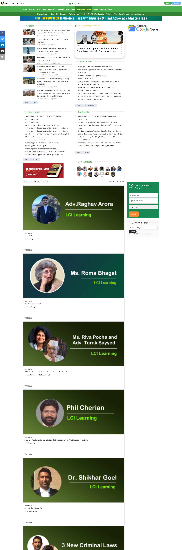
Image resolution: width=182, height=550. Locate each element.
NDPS (90, 14)
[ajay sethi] (119, 169)
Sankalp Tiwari (41, 87)
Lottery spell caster (32, 119)
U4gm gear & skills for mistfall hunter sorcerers (95, 67)
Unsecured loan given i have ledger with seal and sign (97, 87)
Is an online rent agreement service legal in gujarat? (44, 155)
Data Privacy (124, 14)
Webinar (103, 9)
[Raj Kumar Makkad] (84, 169)
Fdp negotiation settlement (88, 90)
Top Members (85, 161)
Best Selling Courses (58, 14)
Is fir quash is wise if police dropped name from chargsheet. (99, 93)
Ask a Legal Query (89, 105)
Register (176, 3)
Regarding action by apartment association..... (41, 149)
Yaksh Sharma (41, 35)
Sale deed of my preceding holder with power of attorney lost (47, 134)
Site (73, 3)
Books (95, 9)
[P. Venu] (79, 174)
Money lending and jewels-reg (36, 137)
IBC (85, 14)
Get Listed (132, 234)
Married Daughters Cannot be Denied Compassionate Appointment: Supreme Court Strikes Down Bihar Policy (53, 69)
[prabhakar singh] (90, 174)
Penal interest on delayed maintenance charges (42, 125)
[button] (121, 33)
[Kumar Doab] (90, 169)
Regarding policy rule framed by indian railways (42, 143)
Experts (61, 9)
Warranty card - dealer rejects (36, 146)
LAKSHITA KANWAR (42, 63)
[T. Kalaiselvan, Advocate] (96, 169)
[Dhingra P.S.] (84, 174)
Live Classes (43, 14)
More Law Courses (137, 14)
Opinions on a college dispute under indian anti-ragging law (99, 96)
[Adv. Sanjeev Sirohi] (101, 174)
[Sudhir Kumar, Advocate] (107, 169)
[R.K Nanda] (96, 174)
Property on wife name (86, 79)
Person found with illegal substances (91, 99)
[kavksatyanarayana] (107, 174)
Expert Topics (33, 111)
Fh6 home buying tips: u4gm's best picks (92, 76)
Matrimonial (99, 14)
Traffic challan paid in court (35, 140)
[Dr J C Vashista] (113, 169)
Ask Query (35, 159)
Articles (32, 9)
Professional (28, 301)
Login (168, 3)
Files (73, 9)
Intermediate (28, 233)
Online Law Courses (84, 9)
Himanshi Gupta (42, 75)
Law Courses (80, 3)
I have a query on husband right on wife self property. (44, 116)
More (110, 9)
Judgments (52, 9)
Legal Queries (41, 9)
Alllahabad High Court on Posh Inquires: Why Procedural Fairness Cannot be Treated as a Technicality (53, 81)
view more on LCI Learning (116, 181)
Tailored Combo (74, 14)
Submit (34, 103)
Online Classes (35, 181)
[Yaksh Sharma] (113, 174)
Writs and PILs (111, 14)
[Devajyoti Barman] (101, 169)
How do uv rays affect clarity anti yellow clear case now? (45, 152)
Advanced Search (141, 234)
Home (25, 9)
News (68, 9)
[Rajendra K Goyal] (79, 169)
